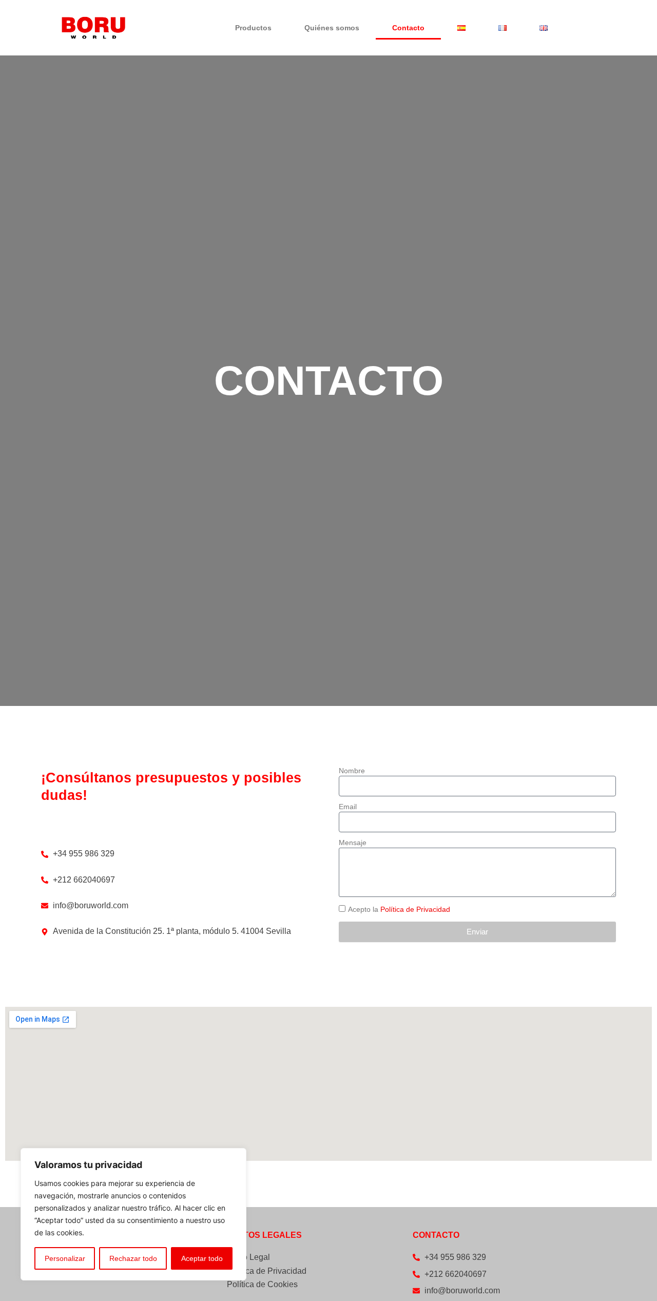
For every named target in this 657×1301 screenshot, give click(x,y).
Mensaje (352, 842)
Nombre (352, 771)
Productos (253, 28)
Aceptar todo (202, 1258)
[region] (133, 1214)
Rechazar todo (133, 1258)
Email (348, 806)
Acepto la (399, 909)
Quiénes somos (331, 28)
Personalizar (65, 1258)
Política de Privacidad (415, 909)
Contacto (408, 28)
